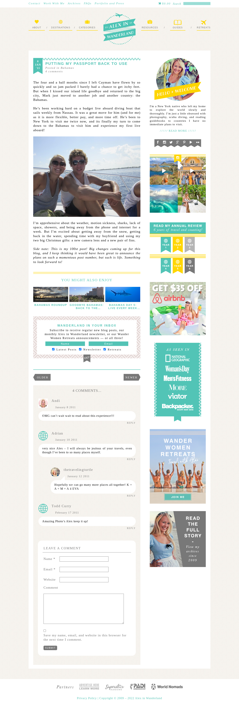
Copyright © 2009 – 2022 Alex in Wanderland (130, 698)
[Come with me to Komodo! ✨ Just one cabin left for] (164, 171)
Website (50, 579)
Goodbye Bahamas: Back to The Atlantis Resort (87, 308)
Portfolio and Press (109, 3)
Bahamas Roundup (50, 304)
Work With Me (54, 3)
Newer (131, 377)
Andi (56, 401)
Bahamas (67, 67)
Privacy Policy (87, 698)
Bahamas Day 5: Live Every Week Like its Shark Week (122, 309)
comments (54, 71)
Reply (131, 423)
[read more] (50, 294)
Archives (74, 3)
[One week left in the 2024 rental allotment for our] (192, 171)
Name (49, 559)
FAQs (87, 3)
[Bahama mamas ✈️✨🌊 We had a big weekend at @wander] (164, 199)
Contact (34, 3)
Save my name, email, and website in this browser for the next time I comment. (85, 637)
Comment (51, 587)
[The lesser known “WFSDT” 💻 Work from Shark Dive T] (192, 199)
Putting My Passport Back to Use (86, 64)
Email (49, 569)
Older (42, 377)
